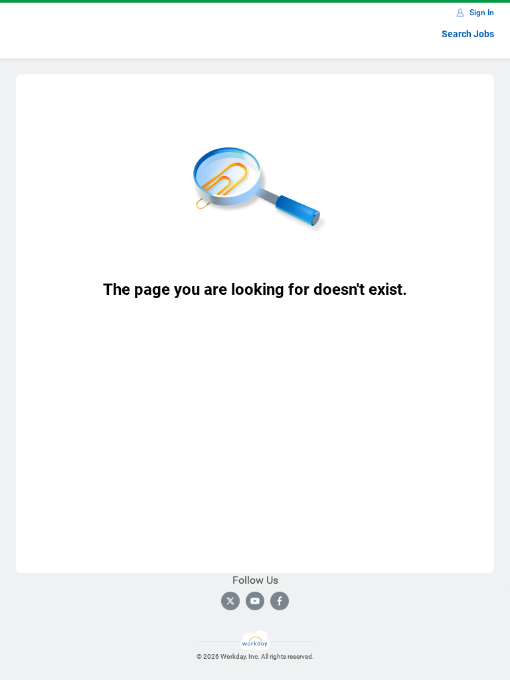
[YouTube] (255, 601)
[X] (230, 601)
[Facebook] (279, 601)
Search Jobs (468, 34)
